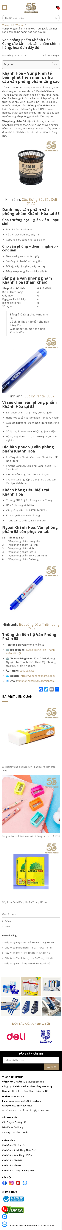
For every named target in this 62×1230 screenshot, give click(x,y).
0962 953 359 (17, 1096)
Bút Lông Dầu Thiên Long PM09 (39, 626)
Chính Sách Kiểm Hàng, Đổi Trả (17, 1155)
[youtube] (18, 1182)
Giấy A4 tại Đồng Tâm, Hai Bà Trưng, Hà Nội (27, 952)
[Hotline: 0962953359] (5, 1209)
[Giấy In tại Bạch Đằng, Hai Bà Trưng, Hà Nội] (31, 869)
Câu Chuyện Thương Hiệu (14, 1122)
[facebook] (4, 1182)
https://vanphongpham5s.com (38, 675)
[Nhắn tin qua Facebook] (5, 1217)
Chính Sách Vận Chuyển (14, 1145)
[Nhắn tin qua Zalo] (5, 1224)
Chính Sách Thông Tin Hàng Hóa (18, 1170)
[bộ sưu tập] (10, 986)
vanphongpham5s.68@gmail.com (25, 1101)
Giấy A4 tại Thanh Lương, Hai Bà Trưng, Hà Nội (29, 958)
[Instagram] (11, 1182)
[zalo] (25, 1182)
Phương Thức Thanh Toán (15, 1132)
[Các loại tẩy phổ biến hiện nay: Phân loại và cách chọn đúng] (31, 734)
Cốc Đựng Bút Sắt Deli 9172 (39, 201)
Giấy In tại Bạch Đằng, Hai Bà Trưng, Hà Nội (24, 901)
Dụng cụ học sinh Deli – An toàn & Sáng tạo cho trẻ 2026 (31, 836)
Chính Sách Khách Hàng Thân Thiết (19, 1150)
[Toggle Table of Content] (53, 64)
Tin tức (8, 926)
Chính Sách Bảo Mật (12, 1160)
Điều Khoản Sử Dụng (12, 1127)
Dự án (8, 920)
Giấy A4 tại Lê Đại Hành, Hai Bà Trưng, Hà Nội (28, 947)
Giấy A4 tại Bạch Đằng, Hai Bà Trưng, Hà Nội (27, 963)
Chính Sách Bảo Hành (12, 1165)
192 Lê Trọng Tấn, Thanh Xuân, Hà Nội (29, 1091)
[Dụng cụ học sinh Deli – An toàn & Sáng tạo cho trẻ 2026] (31, 803)
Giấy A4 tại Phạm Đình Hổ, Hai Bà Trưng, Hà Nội (29, 942)
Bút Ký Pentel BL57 (39, 396)
